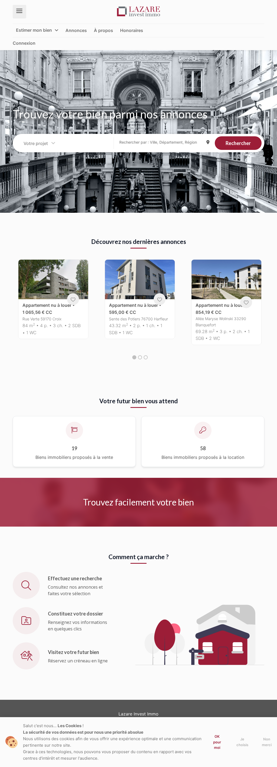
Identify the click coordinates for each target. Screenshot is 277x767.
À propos (103, 30)
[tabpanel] (53, 303)
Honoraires (131, 30)
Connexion (24, 43)
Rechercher (238, 143)
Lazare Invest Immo (138, 714)
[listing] (138, 11)
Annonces (76, 30)
